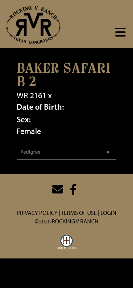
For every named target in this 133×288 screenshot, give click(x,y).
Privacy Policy (37, 212)
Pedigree (30, 151)
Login (108, 212)
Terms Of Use (79, 212)
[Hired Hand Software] (67, 243)
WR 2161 (31, 95)
